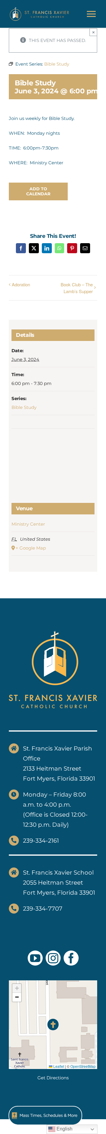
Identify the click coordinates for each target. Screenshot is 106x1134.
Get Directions (53, 1078)
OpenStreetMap (83, 1066)
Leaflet (58, 1066)
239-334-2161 (41, 840)
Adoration (21, 284)
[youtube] (35, 958)
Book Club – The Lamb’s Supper (77, 287)
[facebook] (71, 958)
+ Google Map (31, 548)
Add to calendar (38, 191)
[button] (53, 1024)
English (63, 1128)
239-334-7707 (42, 908)
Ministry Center (28, 524)
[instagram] (53, 958)
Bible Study (24, 407)
